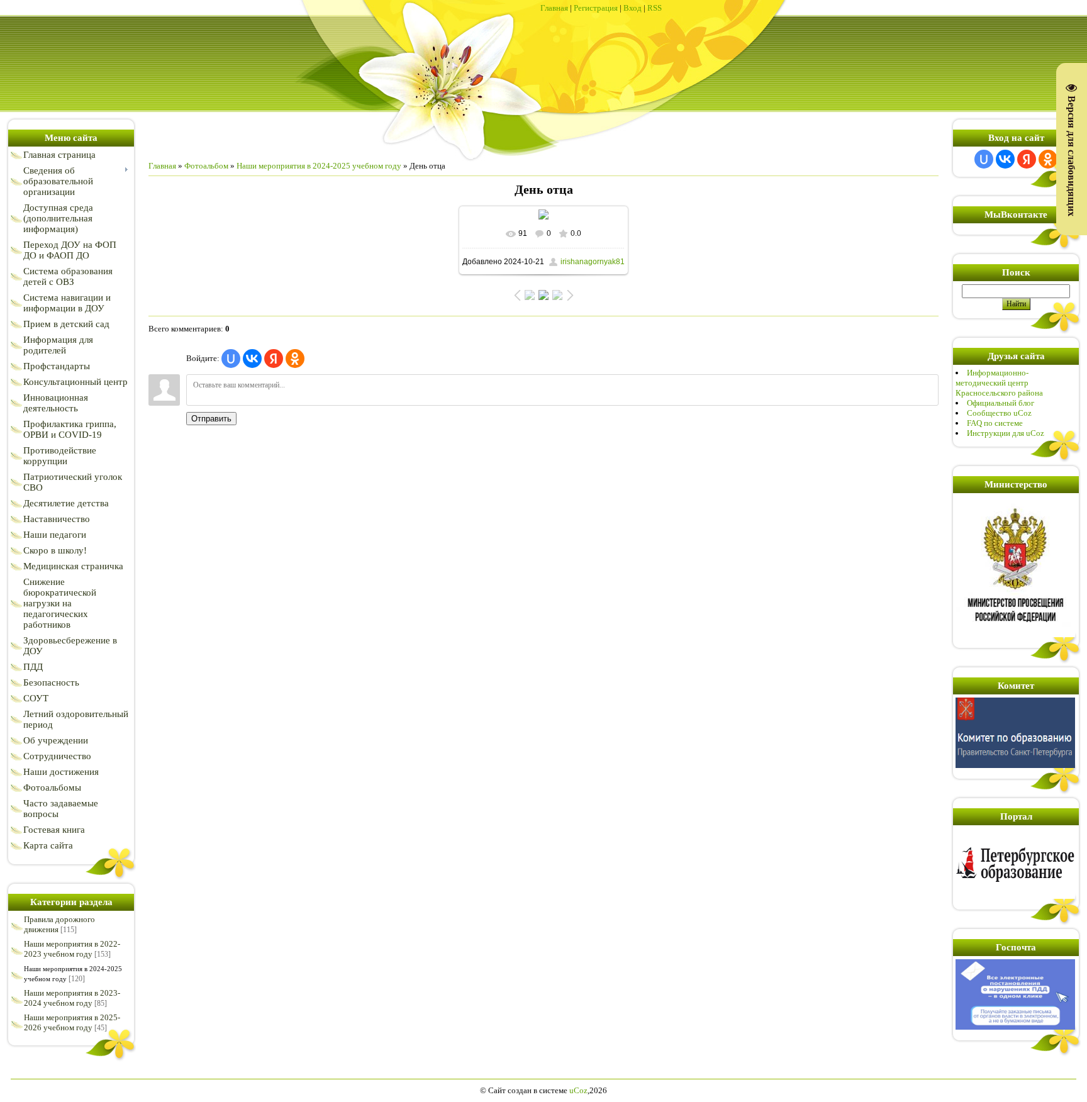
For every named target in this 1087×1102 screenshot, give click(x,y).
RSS (654, 8)
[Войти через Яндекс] (273, 358)
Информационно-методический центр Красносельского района (999, 383)
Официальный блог (1000, 403)
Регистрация (596, 8)
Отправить (211, 418)
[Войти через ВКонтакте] (252, 358)
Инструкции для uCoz (1005, 433)
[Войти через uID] (230, 358)
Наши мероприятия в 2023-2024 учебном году (72, 998)
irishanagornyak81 (592, 261)
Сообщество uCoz (999, 413)
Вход (632, 8)
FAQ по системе (995, 423)
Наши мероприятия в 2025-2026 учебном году (72, 1022)
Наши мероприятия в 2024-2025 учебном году (319, 165)
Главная (554, 8)
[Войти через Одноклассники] (295, 358)
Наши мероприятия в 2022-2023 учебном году (72, 949)
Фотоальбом (206, 165)
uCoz (578, 1090)
